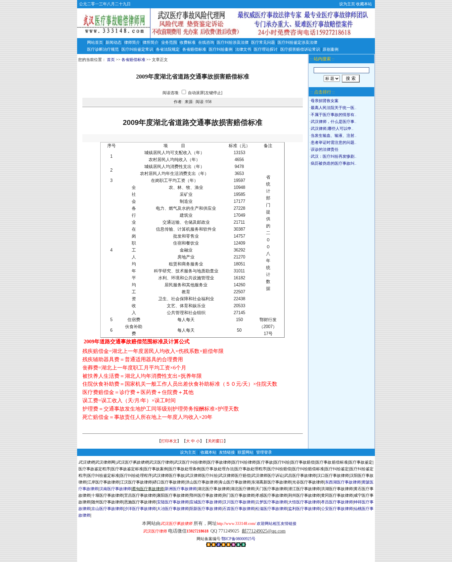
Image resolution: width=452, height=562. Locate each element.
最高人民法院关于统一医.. (333, 107)
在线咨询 (206, 42)
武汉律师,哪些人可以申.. (332, 128)
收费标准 (188, 42)
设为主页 (347, 4)
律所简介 (150, 42)
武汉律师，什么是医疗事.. (333, 121)
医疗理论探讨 (266, 49)
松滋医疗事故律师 (271, 508)
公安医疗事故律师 (337, 508)
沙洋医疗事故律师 (140, 508)
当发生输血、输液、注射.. (333, 135)
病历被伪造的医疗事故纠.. (333, 163)
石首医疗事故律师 (238, 508)
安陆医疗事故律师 (173, 502)
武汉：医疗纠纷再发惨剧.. (333, 156)
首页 (111, 59)
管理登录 (264, 452)
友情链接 (227, 452)
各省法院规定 (168, 49)
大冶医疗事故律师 (173, 508)
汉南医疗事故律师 (115, 488)
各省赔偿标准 (194, 49)
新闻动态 (113, 42)
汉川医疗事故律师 (238, 502)
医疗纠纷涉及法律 (233, 42)
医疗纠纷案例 (221, 49)
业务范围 (169, 42)
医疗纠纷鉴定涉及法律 (297, 42)
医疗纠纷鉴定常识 (137, 49)
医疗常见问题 (263, 42)
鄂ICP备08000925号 (238, 538)
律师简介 (132, 42)
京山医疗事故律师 (107, 508)
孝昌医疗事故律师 (337, 502)
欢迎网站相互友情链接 (256, 523)
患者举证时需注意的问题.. (333, 142)
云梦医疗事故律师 (271, 502)
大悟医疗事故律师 (304, 502)
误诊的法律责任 (325, 149)
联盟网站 (245, 452)
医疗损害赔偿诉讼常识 (300, 49)
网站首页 (95, 42)
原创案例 (331, 49)
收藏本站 (364, 4)
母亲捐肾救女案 (325, 100)
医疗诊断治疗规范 (103, 49)
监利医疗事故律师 (304, 508)
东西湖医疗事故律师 (343, 482)
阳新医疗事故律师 (205, 508)
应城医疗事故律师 (205, 502)
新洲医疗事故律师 (181, 488)
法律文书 (243, 49)
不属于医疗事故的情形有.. (333, 114)
